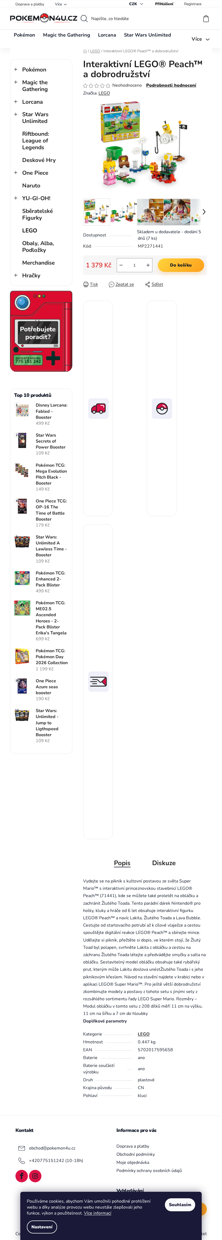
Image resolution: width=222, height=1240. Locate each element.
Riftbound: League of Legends (35, 140)
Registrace (192, 4)
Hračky (31, 275)
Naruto (31, 185)
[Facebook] (21, 1176)
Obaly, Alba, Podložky (38, 246)
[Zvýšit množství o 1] (148, 265)
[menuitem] (24, 35)
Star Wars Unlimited (35, 118)
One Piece (35, 173)
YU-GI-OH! (36, 198)
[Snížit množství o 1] (121, 265)
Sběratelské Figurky (37, 214)
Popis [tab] (122, 863)
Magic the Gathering (35, 86)
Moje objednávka (132, 1163)
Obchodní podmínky (135, 1154)
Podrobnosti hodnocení (171, 85)
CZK (133, 4)
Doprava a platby (29, 4)
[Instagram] (35, 1176)
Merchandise (38, 263)
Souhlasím (180, 1205)
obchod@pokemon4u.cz (52, 1148)
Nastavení (42, 1227)
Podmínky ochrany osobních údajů (149, 1171)
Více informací (97, 1213)
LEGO (29, 230)
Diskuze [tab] (164, 863)
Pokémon (34, 69)
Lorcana (32, 102)
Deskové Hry (39, 160)
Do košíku (181, 265)
